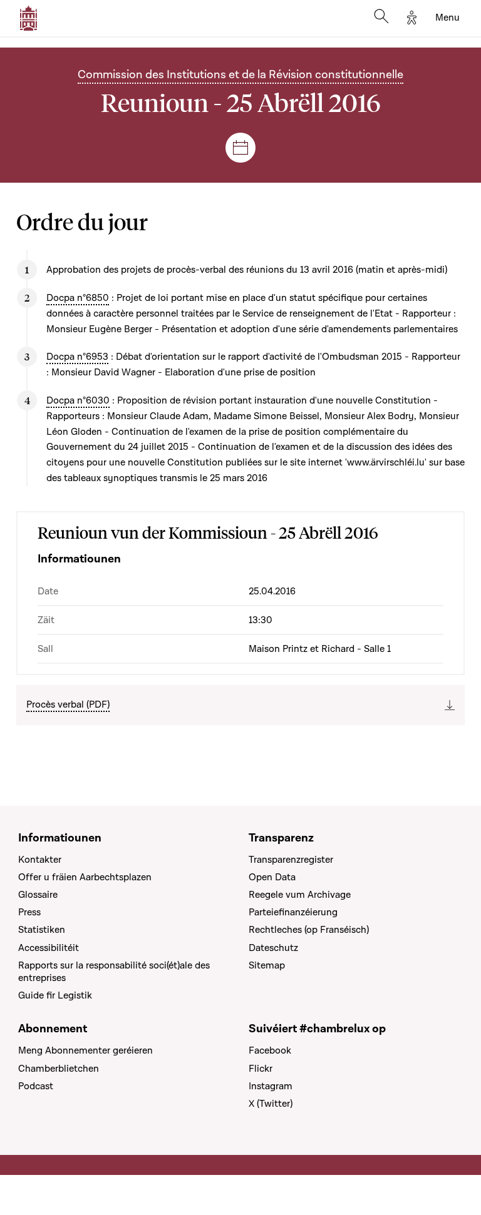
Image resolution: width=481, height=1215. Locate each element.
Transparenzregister (291, 859)
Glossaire (38, 894)
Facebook (270, 1050)
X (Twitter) (270, 1103)
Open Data (272, 877)
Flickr (260, 1068)
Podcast (35, 1086)
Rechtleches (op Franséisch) (309, 929)
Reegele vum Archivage (300, 894)
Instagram (270, 1086)
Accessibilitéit (48, 948)
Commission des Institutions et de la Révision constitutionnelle (240, 75)
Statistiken (41, 929)
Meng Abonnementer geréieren (85, 1050)
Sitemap (267, 965)
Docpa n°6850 (77, 298)
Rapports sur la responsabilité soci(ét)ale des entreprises (114, 971)
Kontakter (39, 859)
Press (29, 912)
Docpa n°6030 (78, 400)
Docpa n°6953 (77, 356)
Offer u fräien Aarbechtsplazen (85, 877)
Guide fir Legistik (55, 995)
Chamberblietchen (58, 1068)
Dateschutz (273, 948)
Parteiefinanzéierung (293, 912)
